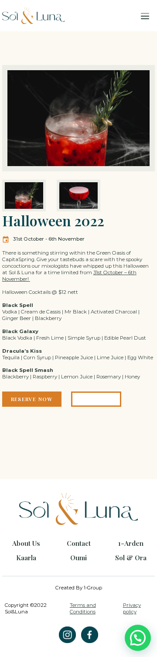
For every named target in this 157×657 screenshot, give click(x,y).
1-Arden (130, 543)
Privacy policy (132, 608)
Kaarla (26, 557)
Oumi (78, 557)
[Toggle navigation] (145, 15)
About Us (26, 543)
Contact (79, 543)
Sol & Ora (131, 557)
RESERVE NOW (32, 399)
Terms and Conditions (83, 608)
